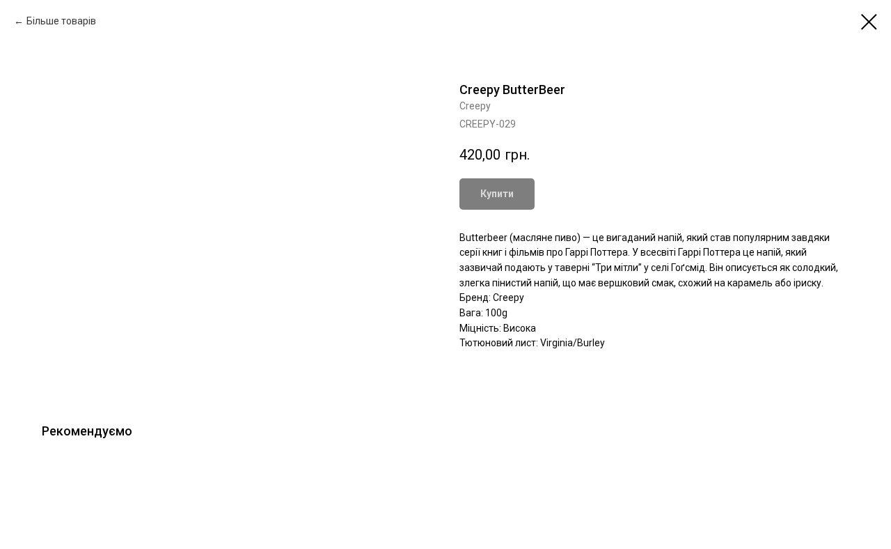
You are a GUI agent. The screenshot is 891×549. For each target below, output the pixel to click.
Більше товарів (61, 20)
